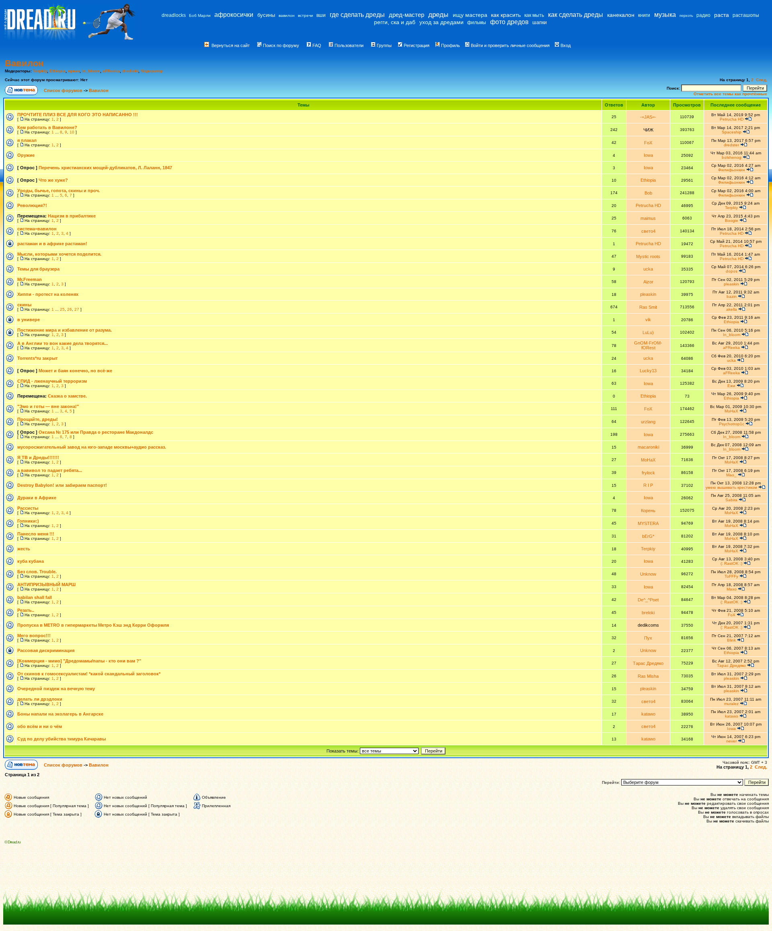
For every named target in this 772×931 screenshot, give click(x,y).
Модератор (152, 71)
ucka (648, 269)
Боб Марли (200, 15)
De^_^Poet (648, 599)
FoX (648, 142)
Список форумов (64, 90)
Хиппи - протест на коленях (47, 294)
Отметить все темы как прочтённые (730, 94)
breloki (648, 612)
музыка (665, 14)
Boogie (731, 220)
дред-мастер (406, 14)
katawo (648, 714)
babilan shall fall (34, 597)
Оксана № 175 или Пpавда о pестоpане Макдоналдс (96, 432)
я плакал (27, 140)
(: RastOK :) (731, 563)
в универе (28, 319)
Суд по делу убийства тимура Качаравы (61, 738)
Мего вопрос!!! (34, 635)
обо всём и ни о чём (39, 726)
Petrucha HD (731, 119)
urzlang (648, 421)
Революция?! (32, 205)
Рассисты (27, 508)
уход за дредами (441, 22)
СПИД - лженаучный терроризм (52, 381)
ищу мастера (470, 15)
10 (72, 132)
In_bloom (91, 71)
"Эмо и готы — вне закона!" (48, 406)
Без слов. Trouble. (37, 571)
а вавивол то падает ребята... (49, 470)
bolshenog (731, 157)
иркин (74, 71)
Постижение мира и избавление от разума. (64, 330)
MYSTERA (648, 523)
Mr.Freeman (29, 279)
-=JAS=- (648, 117)
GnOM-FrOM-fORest (648, 345)
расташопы (746, 15)
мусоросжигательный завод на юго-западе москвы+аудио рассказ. (91, 447)
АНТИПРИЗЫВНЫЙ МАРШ (46, 584)
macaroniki (648, 447)
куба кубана (30, 561)
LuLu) (648, 332)
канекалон (620, 15)
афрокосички (233, 14)
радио (703, 15)
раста (721, 15)
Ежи (731, 385)
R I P (648, 485)
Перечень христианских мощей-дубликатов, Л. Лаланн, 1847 (105, 167)
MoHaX (731, 411)
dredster (731, 145)
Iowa (648, 155)
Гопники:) (28, 521)
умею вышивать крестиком (731, 487)
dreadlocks (174, 15)
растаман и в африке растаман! (52, 243)
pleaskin (731, 284)
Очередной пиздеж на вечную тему (56, 688)
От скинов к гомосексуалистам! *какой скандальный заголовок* (88, 673)
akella (731, 309)
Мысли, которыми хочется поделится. (59, 254)
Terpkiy (40, 71)
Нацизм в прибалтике (72, 215)
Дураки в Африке (36, 497)
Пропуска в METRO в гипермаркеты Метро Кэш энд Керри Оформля (93, 625)
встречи (305, 15)
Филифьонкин (731, 170)
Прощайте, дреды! (37, 419)
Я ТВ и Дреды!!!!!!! (38, 457)
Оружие (26, 155)
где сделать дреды (357, 14)
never (731, 741)
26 (69, 309)
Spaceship (731, 132)
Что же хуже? (53, 180)
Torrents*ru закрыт (37, 358)
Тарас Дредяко (648, 663)
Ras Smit (648, 307)
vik (648, 319)
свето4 (648, 231)
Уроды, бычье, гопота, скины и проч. (58, 190)
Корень (648, 510)
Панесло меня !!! (35, 533)
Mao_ (731, 475)
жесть (23, 548)
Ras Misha (648, 676)
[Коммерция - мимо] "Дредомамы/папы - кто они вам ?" (79, 660)
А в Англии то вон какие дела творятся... (62, 343)
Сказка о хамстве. (67, 396)
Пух (648, 638)
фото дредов (509, 21)
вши (321, 15)
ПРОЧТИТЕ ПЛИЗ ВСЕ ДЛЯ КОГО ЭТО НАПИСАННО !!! (77, 114)
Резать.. (25, 610)
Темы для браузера (38, 269)
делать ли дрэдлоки (39, 699)
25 (62, 309)
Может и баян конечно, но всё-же (75, 370)
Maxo (732, 589)
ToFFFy (731, 576)
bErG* (648, 536)
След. (761, 80)
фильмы (476, 22)
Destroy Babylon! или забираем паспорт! (62, 485)
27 (76, 309)
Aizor (648, 281)
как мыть (534, 15)
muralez (731, 703)
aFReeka (111, 71)
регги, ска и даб (394, 22)
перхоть (686, 16)
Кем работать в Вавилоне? (47, 127)
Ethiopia (57, 71)
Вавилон (24, 63)
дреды (438, 14)
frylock (648, 472)
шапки (539, 22)
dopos (731, 271)
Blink (731, 640)
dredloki (130, 71)
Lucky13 (648, 370)
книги (644, 15)
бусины (266, 15)
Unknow (648, 574)
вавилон (287, 15)
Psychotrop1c (731, 424)
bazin (732, 296)
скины (24, 304)
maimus (648, 218)
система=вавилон (37, 228)
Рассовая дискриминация (45, 650)
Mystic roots (648, 256)
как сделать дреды (575, 14)
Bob (648, 193)
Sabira (731, 500)
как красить (506, 15)
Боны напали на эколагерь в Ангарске (60, 714)
